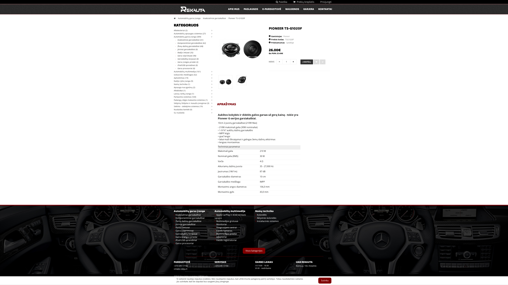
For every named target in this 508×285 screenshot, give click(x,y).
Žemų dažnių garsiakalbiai (188, 221)
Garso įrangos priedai (186, 237)
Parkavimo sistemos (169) (185, 97)
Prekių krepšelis (304, 1)
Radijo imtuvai (183, 227)
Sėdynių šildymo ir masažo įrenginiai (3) (191, 103)
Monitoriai (221, 224)
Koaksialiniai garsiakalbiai (214, 18)
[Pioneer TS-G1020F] (225, 82)
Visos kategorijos (254, 250)
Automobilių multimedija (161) (187, 71)
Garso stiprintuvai (185, 230)
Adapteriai (221, 237)
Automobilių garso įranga (189, 18)
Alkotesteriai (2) (180, 30)
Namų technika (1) (182, 84)
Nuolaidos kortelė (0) (183, 109)
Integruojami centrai (226, 227)
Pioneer (286, 36)
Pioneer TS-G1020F (236, 18)
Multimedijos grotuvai (227, 221)
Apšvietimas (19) (181, 78)
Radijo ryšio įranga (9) (183, 81)
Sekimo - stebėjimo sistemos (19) (188, 106)
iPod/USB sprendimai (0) (186, 65)
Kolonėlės (262, 214)
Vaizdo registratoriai (226, 240)
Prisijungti (326, 1)
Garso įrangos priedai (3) (186, 62)
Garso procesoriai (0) (185, 68)
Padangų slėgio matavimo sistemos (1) (191, 100)
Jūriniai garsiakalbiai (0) (186, 49)
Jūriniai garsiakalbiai (185, 224)
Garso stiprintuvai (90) (185, 55)
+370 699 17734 (221, 266)
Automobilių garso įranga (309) (187, 36)
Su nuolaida (179, 112)
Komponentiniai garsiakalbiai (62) (190, 43)
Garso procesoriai (185, 243)
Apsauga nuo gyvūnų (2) (184, 87)
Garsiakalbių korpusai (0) (187, 59)
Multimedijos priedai (226, 233)
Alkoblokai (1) (179, 90)
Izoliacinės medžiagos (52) (185, 74)
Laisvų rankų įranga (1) (184, 93)
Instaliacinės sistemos (268, 221)
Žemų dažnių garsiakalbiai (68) (189, 46)
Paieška (282, 1)
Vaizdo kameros (224, 230)
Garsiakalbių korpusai (186, 233)
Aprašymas (226, 104)
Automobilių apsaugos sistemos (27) (190, 33)
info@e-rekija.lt (180, 269)
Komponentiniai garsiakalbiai (190, 218)
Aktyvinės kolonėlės (266, 218)
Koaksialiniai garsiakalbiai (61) (189, 40)
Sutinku (325, 280)
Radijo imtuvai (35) (184, 52)
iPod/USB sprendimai (186, 240)
